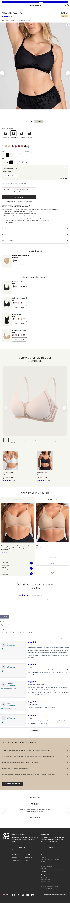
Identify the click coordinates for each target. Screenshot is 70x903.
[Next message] (65, 2)
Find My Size (22, 183)
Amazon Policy (45, 881)
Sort (56, 638)
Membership (28, 857)
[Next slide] (68, 73)
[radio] (6, 135)
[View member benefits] (23, 190)
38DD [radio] (39, 121)
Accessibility (44, 884)
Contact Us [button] (51, 847)
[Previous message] (5, 2)
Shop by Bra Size (45, 864)
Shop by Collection (46, 866)
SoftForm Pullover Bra (20, 299)
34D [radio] (31, 121)
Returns (14, 857)
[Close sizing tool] (65, 168)
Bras (7, 10)
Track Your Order (17, 860)
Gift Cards (44, 868)
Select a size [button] (19, 265)
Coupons (43, 857)
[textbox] (17, 625)
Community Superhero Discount (50, 859)
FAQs (26, 860)
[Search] (4, 5)
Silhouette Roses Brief (20, 257)
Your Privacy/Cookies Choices (49, 886)
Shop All (43, 861)
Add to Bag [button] (19, 197)
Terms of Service (46, 879)
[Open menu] (2, 5)
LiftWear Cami (17, 315)
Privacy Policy (45, 877)
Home (3, 10)
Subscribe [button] (22, 847)
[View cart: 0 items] (67, 5)
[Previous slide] (2, 73)
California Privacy (46, 888)
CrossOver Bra (17, 283)
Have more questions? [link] (12, 784)
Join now (41, 2)
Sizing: (27, 152)
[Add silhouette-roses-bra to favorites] (67, 24)
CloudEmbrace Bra (19, 331)
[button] (64, 408)
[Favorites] (64, 5)
